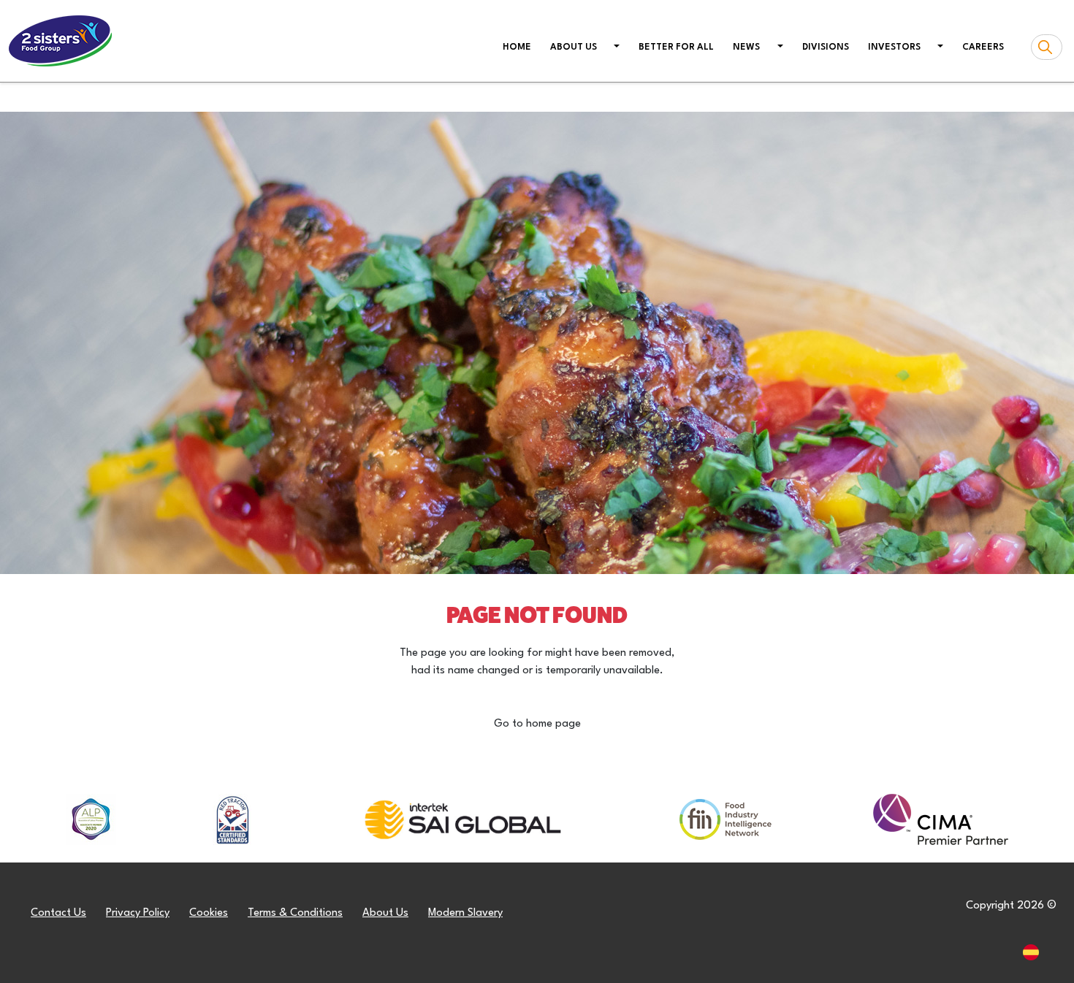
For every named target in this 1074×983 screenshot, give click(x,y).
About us (573, 47)
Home (520, 47)
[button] (615, 48)
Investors (894, 47)
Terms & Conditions (295, 913)
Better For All (676, 47)
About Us (385, 913)
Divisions (825, 47)
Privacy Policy (138, 913)
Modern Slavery (465, 913)
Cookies (208, 913)
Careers (983, 47)
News (746, 47)
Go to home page (537, 724)
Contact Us (58, 913)
